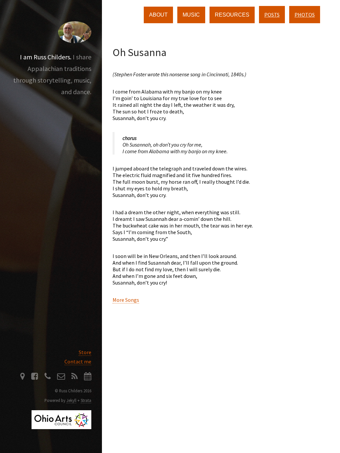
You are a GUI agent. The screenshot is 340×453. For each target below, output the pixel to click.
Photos (305, 14)
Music (191, 15)
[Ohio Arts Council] (61, 427)
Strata (86, 400)
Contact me (77, 361)
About (158, 15)
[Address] (22, 377)
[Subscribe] (74, 377)
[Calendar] (87, 377)
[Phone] (47, 377)
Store (85, 352)
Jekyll (71, 400)
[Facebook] (34, 377)
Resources (232, 15)
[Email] (61, 377)
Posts (272, 14)
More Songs (126, 299)
